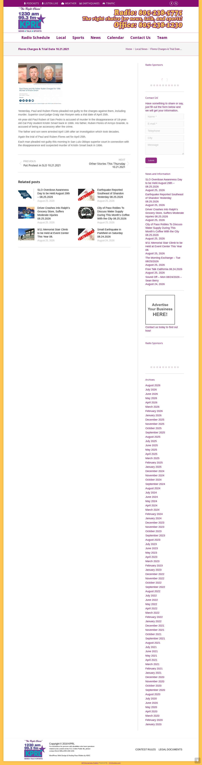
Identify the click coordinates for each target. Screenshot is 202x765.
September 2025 (155, 432)
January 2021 (153, 673)
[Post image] (26, 195)
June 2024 (151, 497)
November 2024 (154, 475)
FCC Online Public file (77, 749)
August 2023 (152, 540)
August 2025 (152, 437)
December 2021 (154, 625)
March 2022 (152, 613)
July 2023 (151, 544)
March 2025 (152, 458)
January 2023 (153, 570)
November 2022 (154, 578)
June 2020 (151, 703)
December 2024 (154, 471)
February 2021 (154, 668)
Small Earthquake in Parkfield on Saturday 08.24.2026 (110, 233)
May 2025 (151, 449)
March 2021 (152, 664)
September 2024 (155, 484)
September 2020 (155, 690)
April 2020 (151, 711)
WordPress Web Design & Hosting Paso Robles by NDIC (69, 756)
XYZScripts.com (115, 763)
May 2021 (151, 655)
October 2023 (153, 531)
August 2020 (152, 694)
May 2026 (151, 398)
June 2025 (151, 445)
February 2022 (154, 617)
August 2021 (152, 643)
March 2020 (152, 716)
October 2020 (153, 686)
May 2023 (151, 552)
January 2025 (153, 467)
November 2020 (154, 681)
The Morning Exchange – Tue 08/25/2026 (162, 259)
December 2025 (154, 419)
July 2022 (151, 595)
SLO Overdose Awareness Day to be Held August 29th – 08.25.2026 (53, 193)
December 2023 (154, 522)
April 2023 (151, 557)
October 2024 (153, 480)
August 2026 (152, 385)
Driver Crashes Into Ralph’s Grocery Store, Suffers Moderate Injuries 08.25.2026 (53, 213)
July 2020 (151, 698)
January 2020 (153, 724)
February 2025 (154, 462)
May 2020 (151, 707)
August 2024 (152, 488)
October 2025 (153, 428)
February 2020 (154, 720)
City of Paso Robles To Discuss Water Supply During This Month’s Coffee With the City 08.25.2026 (113, 213)
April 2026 (151, 402)
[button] (151, 85)
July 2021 (151, 647)
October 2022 (153, 583)
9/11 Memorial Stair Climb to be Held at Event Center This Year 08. (53, 233)
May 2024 (151, 501)
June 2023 (151, 548)
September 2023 (155, 535)
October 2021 (153, 634)
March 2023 (152, 561)
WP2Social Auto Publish (89, 763)
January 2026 (153, 415)
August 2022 (152, 591)
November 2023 (154, 527)
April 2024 (151, 505)
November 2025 (154, 424)
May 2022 (151, 604)
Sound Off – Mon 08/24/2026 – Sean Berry (163, 278)
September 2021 (155, 638)
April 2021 (151, 660)
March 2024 (152, 510)
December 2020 (154, 677)
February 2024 (154, 514)
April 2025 (151, 454)
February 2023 (154, 565)
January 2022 (153, 621)
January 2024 (153, 518)
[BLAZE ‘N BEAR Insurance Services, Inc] (165, 354)
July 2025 (151, 441)
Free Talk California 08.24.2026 (163, 269)
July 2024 (151, 492)
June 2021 (151, 651)
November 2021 (154, 630)
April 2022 (151, 608)
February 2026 (154, 411)
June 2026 (151, 394)
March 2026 (152, 407)
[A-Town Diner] (164, 79)
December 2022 (154, 574)
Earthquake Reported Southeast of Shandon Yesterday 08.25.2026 (110, 193)
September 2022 (155, 587)
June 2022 (151, 600)
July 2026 (151, 389)
